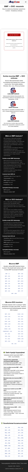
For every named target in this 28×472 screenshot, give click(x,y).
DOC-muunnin (7, 252)
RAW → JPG (20, 440)
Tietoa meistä (23, 463)
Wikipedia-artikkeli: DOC (9, 254)
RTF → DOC (7, 333)
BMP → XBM (14, 293)
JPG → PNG (7, 443)
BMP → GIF (20, 278)
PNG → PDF (7, 432)
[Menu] (25, 2)
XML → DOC (14, 343)
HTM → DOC (20, 319)
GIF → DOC (7, 319)
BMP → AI (7, 273)
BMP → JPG (7, 283)
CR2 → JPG (7, 440)
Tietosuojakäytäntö (5, 463)
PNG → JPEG (20, 438)
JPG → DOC (7, 326)
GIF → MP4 (7, 448)
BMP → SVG (7, 291)
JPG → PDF (7, 427)
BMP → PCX (7, 286)
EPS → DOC (20, 316)
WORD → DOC (20, 338)
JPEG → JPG (20, 445)
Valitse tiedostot (14, 35)
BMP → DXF (20, 276)
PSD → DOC (20, 331)
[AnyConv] (14, 2)
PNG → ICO (7, 456)
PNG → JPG (7, 435)
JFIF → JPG (20, 432)
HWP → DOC (20, 321)
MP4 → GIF (20, 453)
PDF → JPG (20, 456)
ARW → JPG (7, 453)
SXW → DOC (7, 336)
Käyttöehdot (13, 463)
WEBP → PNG (7, 445)
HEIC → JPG (7, 430)
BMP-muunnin (7, 190)
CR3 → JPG (20, 443)
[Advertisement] (14, 61)
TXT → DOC (7, 338)
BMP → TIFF (20, 291)
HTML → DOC (7, 321)
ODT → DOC (20, 326)
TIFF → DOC (20, 336)
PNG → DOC (20, 328)
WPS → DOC (20, 341)
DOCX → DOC (7, 316)
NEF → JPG (20, 451)
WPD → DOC (7, 341)
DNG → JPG (7, 451)
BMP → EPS (7, 278)
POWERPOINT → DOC (7, 331)
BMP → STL (20, 288)
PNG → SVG (20, 427)
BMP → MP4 (20, 283)
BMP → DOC (7, 276)
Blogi (18, 463)
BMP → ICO (7, 281)
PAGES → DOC (7, 328)
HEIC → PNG (20, 448)
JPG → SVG (20, 435)
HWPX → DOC (7, 324)
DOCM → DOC (20, 314)
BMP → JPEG (20, 281)
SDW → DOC (20, 333)
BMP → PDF (20, 286)
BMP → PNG (7, 288)
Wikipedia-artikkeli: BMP (9, 192)
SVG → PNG (20, 430)
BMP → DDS (20, 273)
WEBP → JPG (7, 438)
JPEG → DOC (20, 324)
